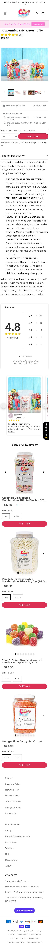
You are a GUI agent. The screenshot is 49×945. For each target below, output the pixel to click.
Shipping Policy (12, 784)
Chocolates (10, 842)
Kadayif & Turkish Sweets (17, 836)
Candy (8, 830)
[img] (9, 35)
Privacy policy (35, 934)
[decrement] (4, 136)
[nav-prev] (3, 406)
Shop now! (38, 24)
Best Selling (11, 860)
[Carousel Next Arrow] (44, 64)
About (8, 866)
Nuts (7, 854)
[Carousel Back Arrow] (4, 64)
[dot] (17, 491)
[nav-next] (45, 406)
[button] (5, 13)
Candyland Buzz (13, 807)
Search (8, 778)
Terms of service (18, 938)
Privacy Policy (12, 796)
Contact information (17, 942)
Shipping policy (33, 938)
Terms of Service (13, 801)
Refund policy (12, 790)
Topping (9, 848)
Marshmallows (12, 824)
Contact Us (10, 813)
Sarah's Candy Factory (22, 931)
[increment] (16, 136)
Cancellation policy (35, 942)
